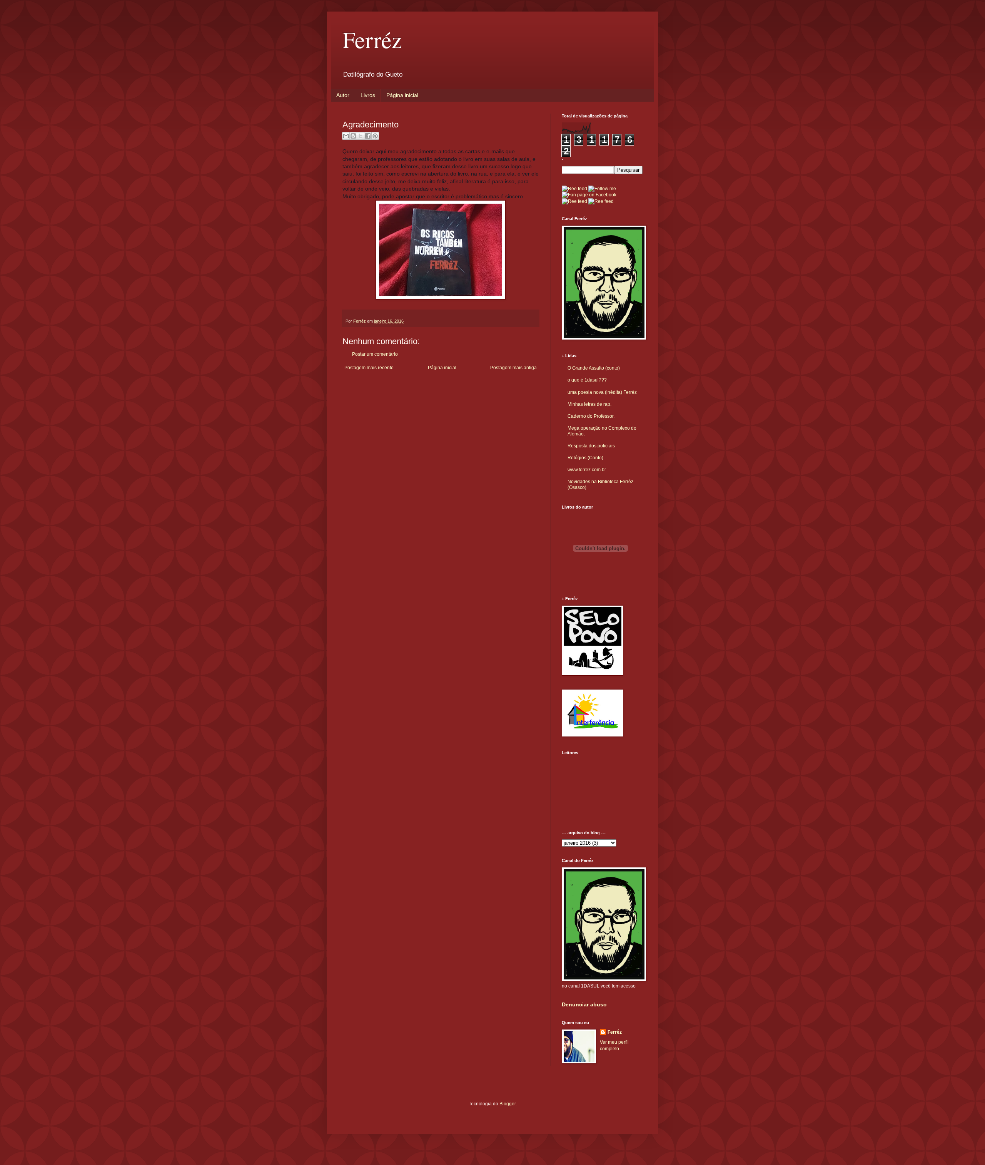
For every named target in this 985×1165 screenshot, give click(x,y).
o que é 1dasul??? (587, 380)
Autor (342, 95)
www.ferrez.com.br (587, 469)
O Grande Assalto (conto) (594, 368)
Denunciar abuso (584, 1004)
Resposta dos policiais (591, 446)
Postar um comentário (375, 354)
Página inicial (402, 95)
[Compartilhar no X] (360, 136)
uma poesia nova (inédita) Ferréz (602, 392)
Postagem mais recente (369, 367)
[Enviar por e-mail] (346, 136)
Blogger (507, 1103)
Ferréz (372, 39)
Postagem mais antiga (513, 367)
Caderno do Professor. (591, 416)
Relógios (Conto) (585, 457)
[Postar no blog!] (353, 136)
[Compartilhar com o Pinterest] (375, 136)
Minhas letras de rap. (589, 404)
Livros (368, 95)
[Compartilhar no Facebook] (368, 136)
